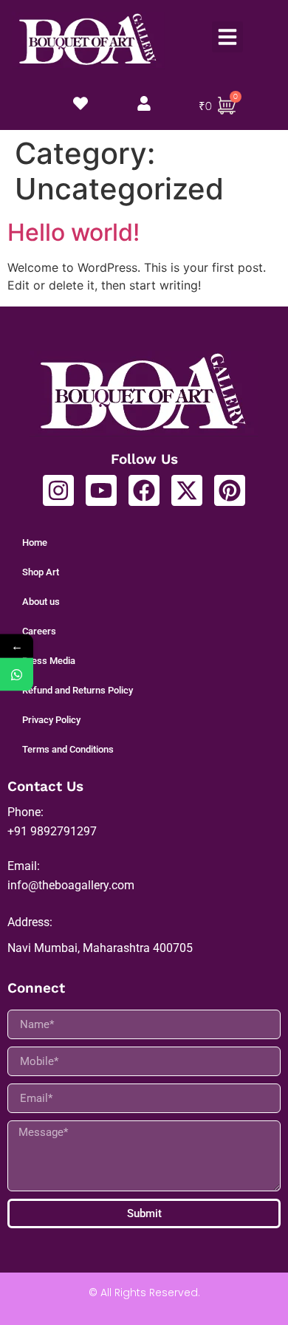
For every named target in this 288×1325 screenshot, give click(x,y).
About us (41, 601)
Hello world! (73, 232)
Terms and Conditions (68, 749)
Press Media (48, 660)
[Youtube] (101, 490)
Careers (39, 631)
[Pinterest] (229, 490)
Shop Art (40, 572)
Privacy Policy (51, 719)
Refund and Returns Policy (77, 690)
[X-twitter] (186, 490)
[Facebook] (144, 490)
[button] (227, 36)
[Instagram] (58, 490)
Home (34, 542)
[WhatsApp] (16, 674)
